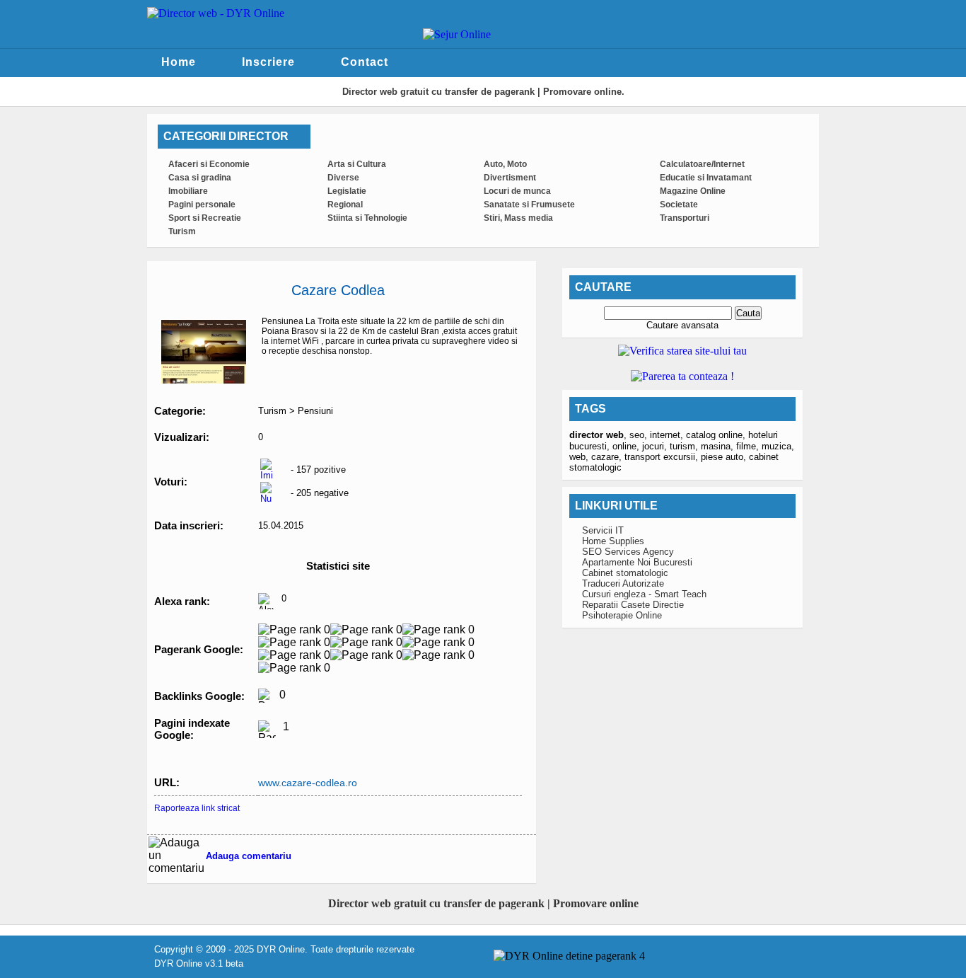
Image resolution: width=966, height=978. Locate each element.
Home (178, 62)
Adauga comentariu (248, 856)
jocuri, (656, 446)
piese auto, (725, 456)
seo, (639, 435)
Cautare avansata (682, 325)
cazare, (607, 456)
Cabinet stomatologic (625, 573)
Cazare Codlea (338, 290)
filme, (749, 446)
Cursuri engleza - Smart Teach (644, 594)
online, (627, 446)
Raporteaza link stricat (197, 808)
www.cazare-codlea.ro (307, 782)
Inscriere (268, 62)
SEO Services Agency (628, 551)
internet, (668, 435)
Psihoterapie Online (622, 615)
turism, (685, 446)
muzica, (778, 446)
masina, (718, 446)
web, (580, 456)
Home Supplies (613, 541)
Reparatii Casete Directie (633, 604)
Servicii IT (603, 530)
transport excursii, (662, 456)
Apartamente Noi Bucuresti (637, 562)
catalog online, (717, 435)
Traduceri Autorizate (623, 583)
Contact (364, 62)
